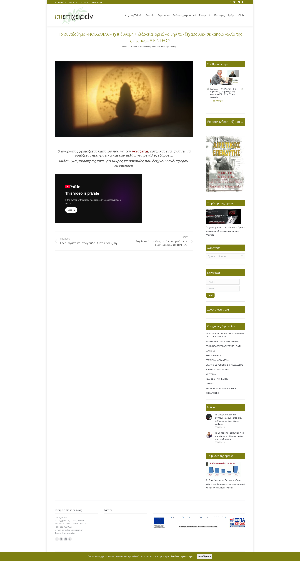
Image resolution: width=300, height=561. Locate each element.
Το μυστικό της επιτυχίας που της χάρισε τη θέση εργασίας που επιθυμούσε (229, 436)
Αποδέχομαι (204, 556)
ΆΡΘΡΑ (134, 47)
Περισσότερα (217, 101)
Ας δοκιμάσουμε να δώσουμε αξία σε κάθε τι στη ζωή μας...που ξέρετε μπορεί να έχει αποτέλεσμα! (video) (225, 484)
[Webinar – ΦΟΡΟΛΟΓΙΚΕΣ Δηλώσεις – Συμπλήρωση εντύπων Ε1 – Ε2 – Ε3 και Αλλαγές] (224, 84)
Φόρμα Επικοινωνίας (65, 533)
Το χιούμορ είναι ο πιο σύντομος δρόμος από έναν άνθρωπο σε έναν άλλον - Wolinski (225, 231)
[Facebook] (230, 2)
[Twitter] (234, 2)
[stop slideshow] (227, 188)
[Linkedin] (243, 2)
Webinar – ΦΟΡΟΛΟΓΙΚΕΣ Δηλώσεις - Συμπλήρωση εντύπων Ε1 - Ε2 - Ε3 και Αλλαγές (223, 93)
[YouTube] (239, 2)
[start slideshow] (223, 188)
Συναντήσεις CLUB (218, 309)
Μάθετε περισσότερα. (182, 556)
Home (125, 47)
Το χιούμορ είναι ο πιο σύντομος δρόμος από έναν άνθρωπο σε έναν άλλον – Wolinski (228, 419)
